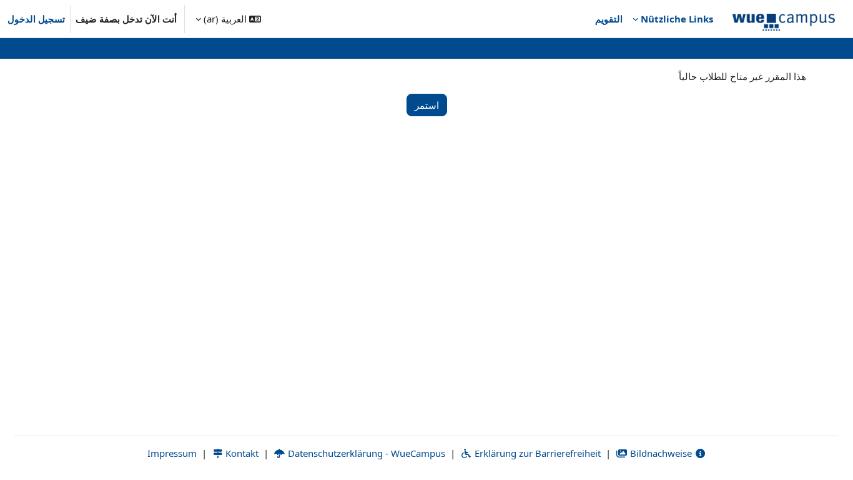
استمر (427, 105)
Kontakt (241, 453)
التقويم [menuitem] (609, 18)
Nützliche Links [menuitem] (677, 18)
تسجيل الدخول (36, 18)
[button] (228, 19)
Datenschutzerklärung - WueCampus (365, 453)
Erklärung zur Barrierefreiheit (536, 453)
